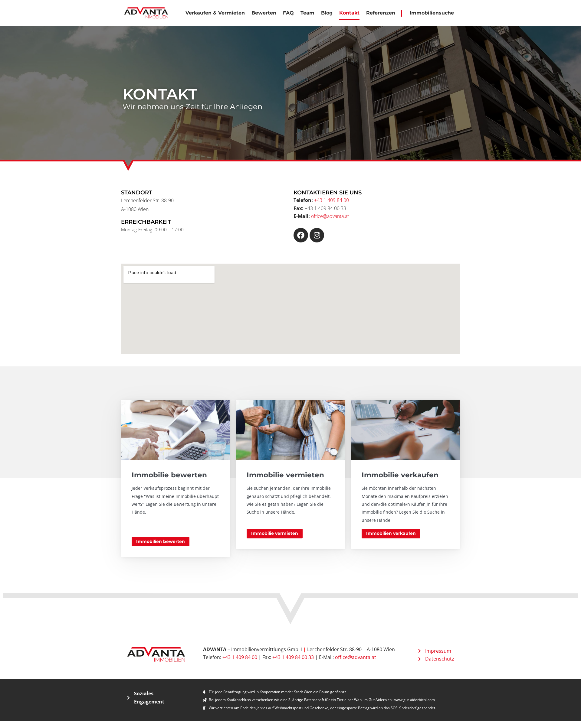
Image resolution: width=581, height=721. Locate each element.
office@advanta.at (330, 216)
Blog (327, 13)
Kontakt (349, 13)
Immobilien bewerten (160, 541)
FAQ (288, 13)
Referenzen (380, 13)
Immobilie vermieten (274, 533)
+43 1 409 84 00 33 (293, 657)
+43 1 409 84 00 (331, 200)
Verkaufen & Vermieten (215, 13)
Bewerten (263, 13)
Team (307, 13)
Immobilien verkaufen (391, 533)
